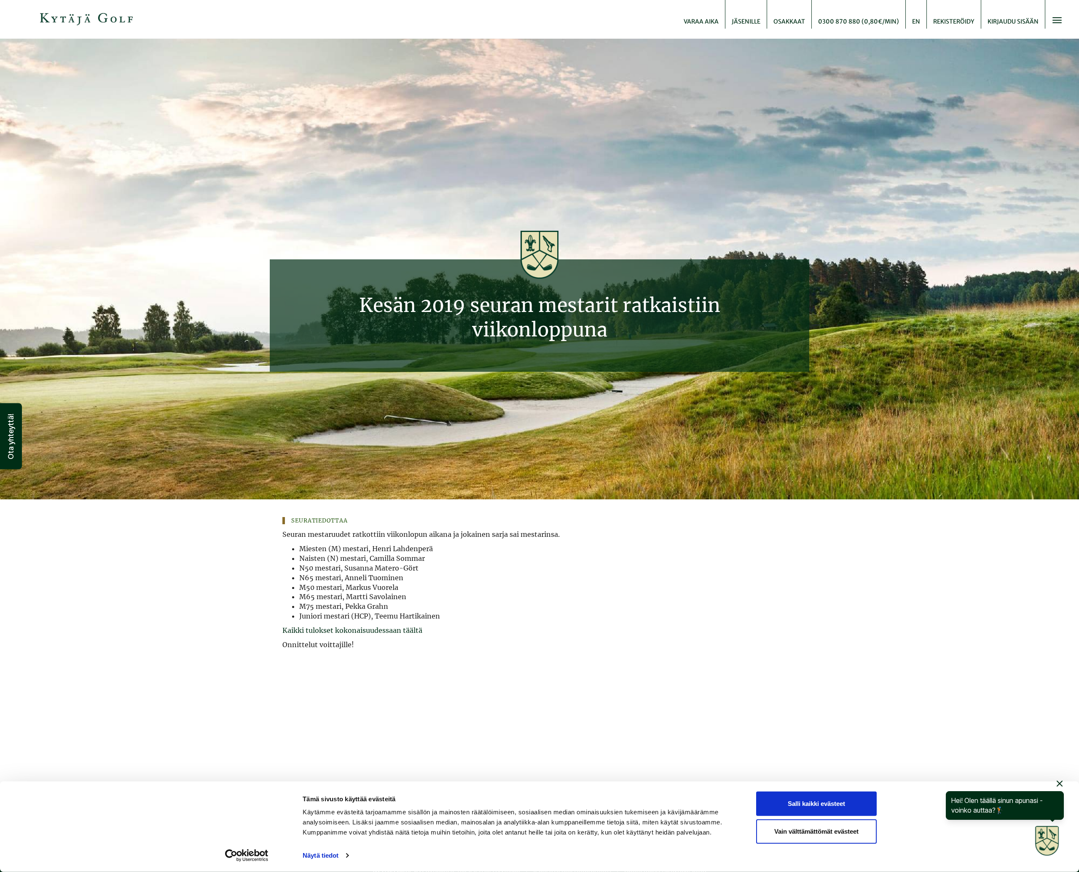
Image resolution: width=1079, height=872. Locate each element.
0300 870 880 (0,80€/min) (858, 21)
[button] (11, 436)
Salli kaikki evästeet (816, 803)
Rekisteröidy (953, 21)
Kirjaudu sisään (1013, 21)
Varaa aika (701, 21)
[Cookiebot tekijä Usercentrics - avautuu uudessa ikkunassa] (247, 855)
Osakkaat (789, 21)
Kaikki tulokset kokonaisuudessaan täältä (352, 630)
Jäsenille (746, 21)
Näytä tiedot (320, 855)
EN (916, 21)
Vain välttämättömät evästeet (816, 831)
